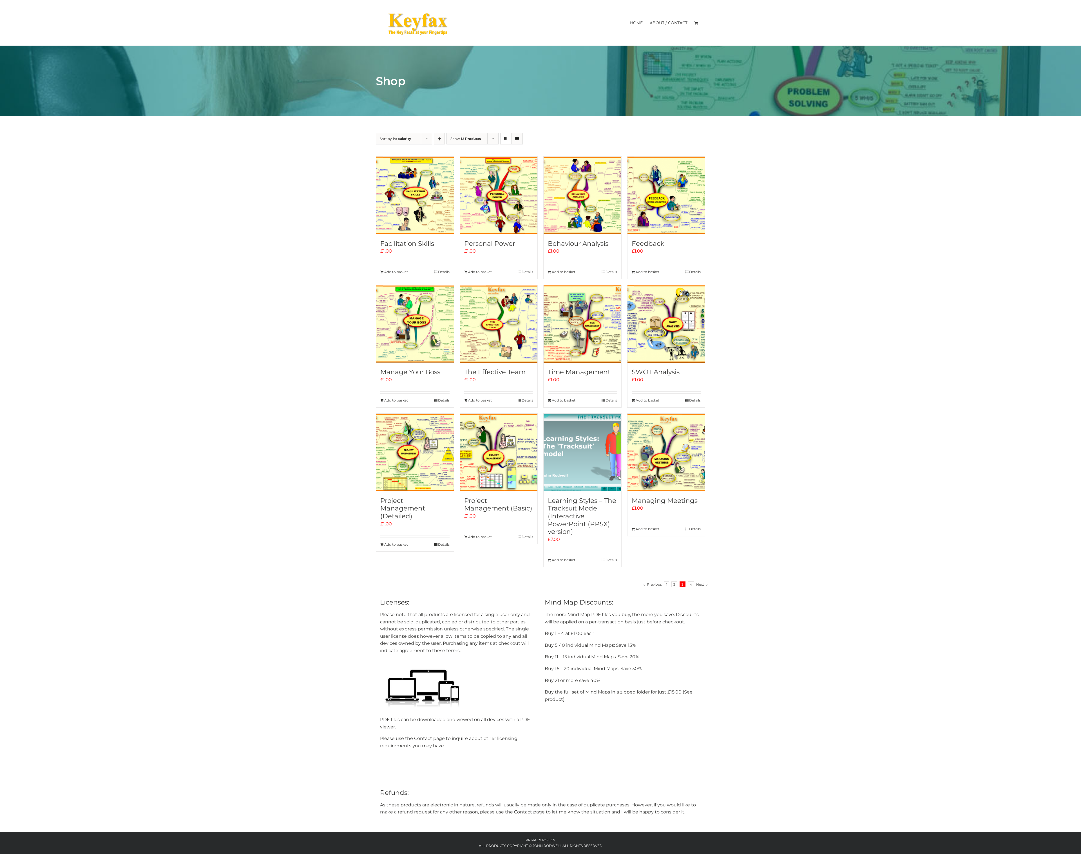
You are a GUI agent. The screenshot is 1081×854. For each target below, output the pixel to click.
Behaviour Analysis (578, 243)
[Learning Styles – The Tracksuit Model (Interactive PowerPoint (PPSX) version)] (582, 452)
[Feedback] (666, 195)
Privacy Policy (540, 840)
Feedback (648, 243)
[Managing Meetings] (666, 452)
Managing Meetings (665, 501)
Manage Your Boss (410, 372)
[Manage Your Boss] (415, 324)
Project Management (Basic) (498, 504)
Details (444, 272)
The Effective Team (495, 372)
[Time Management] (582, 324)
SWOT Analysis (656, 372)
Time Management (579, 372)
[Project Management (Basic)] (499, 452)
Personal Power (489, 243)
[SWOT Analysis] (666, 324)
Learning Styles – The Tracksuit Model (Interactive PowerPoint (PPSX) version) (582, 516)
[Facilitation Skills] (415, 195)
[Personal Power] (499, 195)
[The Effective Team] (499, 324)
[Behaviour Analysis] (582, 195)
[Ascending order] (439, 138)
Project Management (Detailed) (402, 508)
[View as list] (517, 138)
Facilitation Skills (407, 243)
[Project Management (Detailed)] (415, 452)
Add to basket (396, 272)
